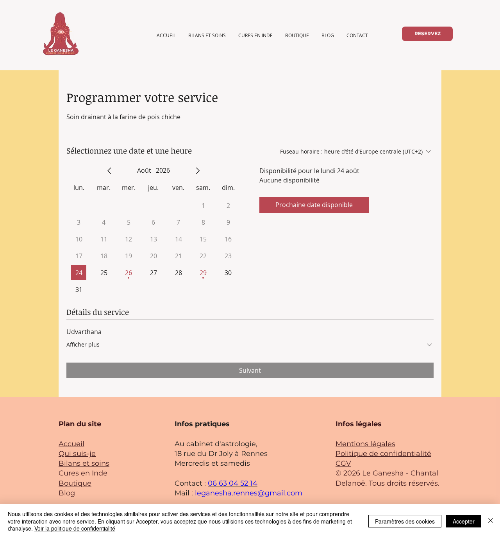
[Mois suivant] (197, 170)
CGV (343, 463)
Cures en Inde (83, 473)
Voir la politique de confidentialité (74, 528)
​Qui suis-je (77, 453)
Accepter (464, 521)
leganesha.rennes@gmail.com (248, 493)
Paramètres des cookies (405, 521)
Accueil (71, 444)
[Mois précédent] (109, 170)
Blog (67, 493)
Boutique (75, 483)
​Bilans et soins (84, 463)
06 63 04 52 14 (232, 483)
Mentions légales (365, 444)
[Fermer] (490, 521)
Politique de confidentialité (383, 453)
